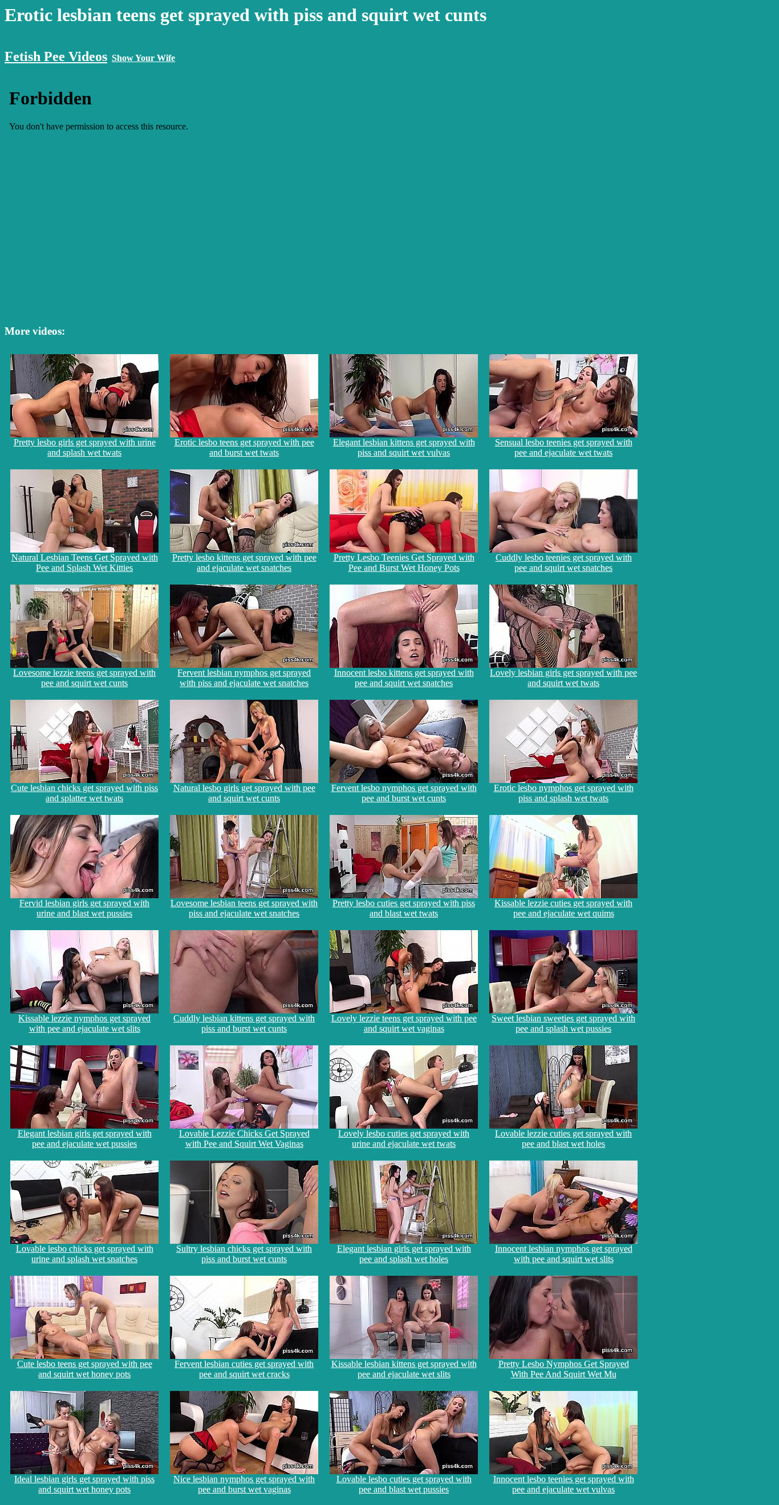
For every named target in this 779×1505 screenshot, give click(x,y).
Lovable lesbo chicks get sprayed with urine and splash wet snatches (84, 1254)
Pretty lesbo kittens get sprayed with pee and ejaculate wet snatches (244, 563)
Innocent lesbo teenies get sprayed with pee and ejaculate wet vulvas (563, 1484)
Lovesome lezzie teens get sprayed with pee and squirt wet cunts (84, 678)
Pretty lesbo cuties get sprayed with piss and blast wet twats (403, 908)
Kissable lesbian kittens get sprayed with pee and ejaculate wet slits (404, 1369)
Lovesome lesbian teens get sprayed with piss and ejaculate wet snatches (244, 908)
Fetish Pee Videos (56, 56)
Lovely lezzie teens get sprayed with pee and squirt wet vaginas (404, 1023)
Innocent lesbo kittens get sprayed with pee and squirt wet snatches (404, 678)
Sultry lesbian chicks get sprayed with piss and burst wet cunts (244, 1254)
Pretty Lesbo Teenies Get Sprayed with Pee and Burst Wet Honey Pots (404, 563)
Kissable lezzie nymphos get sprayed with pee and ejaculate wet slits (84, 1023)
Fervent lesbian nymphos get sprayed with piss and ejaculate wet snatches (244, 678)
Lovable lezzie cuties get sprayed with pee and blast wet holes (563, 1139)
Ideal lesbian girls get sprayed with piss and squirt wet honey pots (84, 1484)
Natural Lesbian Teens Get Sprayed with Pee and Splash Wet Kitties (84, 563)
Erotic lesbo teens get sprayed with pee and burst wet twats (244, 447)
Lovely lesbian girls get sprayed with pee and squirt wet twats (563, 678)
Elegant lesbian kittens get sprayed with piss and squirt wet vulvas (404, 447)
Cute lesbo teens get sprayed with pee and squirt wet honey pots (84, 1369)
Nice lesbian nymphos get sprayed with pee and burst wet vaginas (244, 1484)
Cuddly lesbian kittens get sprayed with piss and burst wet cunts (244, 1023)
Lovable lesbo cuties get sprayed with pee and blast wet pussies (404, 1484)
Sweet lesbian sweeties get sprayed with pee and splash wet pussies (563, 1023)
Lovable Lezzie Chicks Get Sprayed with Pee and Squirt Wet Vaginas (244, 1139)
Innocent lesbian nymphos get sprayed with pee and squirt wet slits (563, 1254)
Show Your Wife (143, 58)
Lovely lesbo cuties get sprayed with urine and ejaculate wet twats (403, 1139)
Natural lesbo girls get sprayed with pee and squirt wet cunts (244, 793)
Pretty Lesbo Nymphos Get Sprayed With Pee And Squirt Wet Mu (563, 1369)
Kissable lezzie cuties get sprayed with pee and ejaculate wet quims (563, 908)
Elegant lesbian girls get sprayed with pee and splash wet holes (404, 1254)
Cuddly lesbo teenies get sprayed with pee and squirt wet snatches (564, 563)
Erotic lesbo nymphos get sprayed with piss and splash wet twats (564, 793)
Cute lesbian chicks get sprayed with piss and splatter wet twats (84, 793)
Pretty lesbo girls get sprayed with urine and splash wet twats (85, 447)
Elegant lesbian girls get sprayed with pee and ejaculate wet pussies (85, 1139)
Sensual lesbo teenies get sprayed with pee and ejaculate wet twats (563, 447)
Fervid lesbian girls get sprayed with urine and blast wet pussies (84, 908)
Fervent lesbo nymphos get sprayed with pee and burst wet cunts (404, 793)
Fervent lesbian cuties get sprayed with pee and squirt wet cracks (244, 1369)
